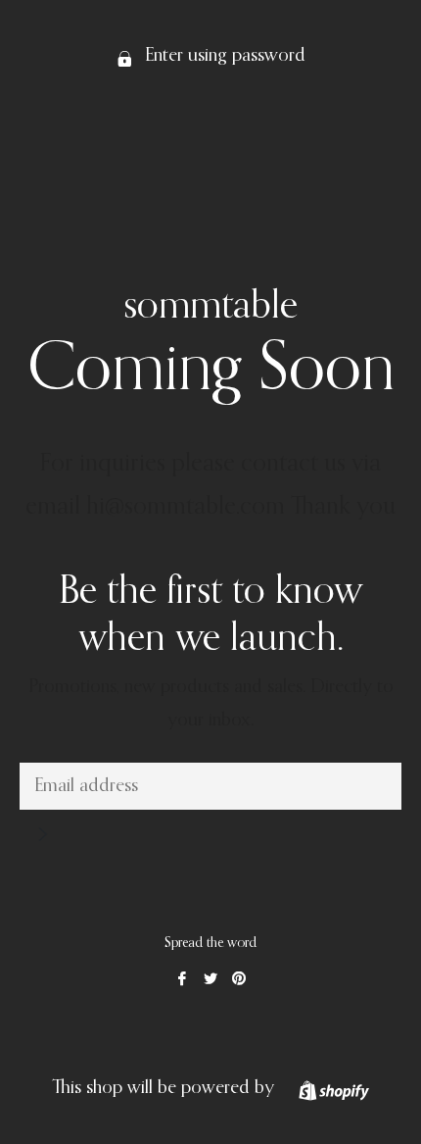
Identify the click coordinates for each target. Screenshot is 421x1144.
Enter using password (222, 55)
